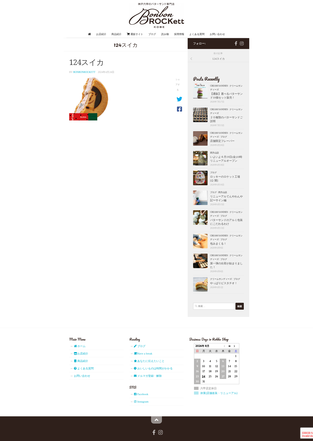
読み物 (165, 34)
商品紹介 (116, 34)
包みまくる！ (218, 243)
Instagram (143, 401)
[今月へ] (229, 346)
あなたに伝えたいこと (150, 361)
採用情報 (179, 34)
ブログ (152, 34)
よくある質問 (197, 34)
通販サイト (136, 34)
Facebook (142, 394)
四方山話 (214, 152)
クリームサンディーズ (221, 279)
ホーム (81, 346)
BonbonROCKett (84, 72)
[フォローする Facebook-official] (236, 43)
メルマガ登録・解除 (149, 375)
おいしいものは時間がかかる (155, 368)
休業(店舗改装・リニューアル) (218, 393)
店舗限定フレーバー (222, 141)
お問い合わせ (217, 34)
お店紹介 (101, 34)
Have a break (144, 353)
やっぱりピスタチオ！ (223, 283)
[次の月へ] (236, 346)
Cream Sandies (219, 86)
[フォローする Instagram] (241, 43)
